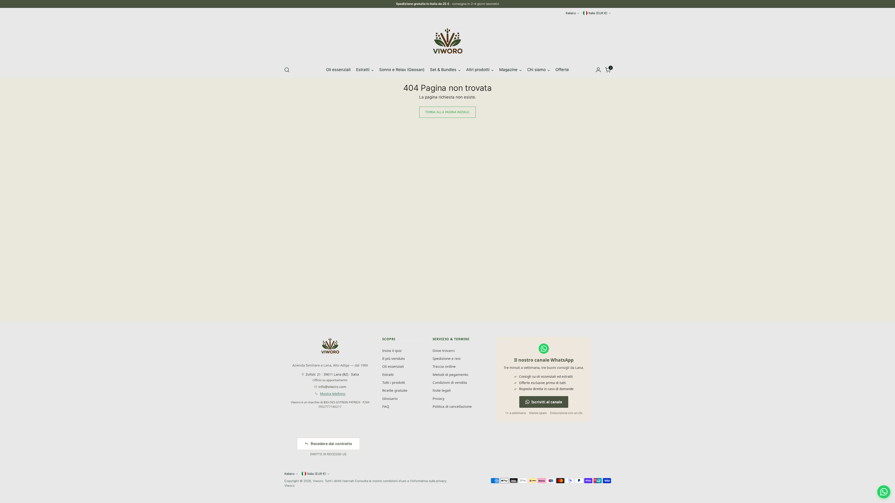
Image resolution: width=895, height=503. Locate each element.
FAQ (385, 406)
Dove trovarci (444, 350)
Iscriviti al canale (546, 402)
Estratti (388, 374)
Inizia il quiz (392, 350)
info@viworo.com (332, 386)
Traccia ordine (444, 366)
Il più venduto (393, 358)
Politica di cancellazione (452, 406)
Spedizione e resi (447, 358)
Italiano (571, 13)
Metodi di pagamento (450, 374)
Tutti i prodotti (393, 382)
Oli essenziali (393, 366)
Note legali (442, 390)
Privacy (438, 398)
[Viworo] (447, 41)
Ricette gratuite (394, 390)
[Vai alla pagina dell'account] (598, 70)
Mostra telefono (332, 393)
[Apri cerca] (287, 70)
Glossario (390, 398)
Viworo (318, 481)
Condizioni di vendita (450, 382)
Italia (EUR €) (598, 13)
